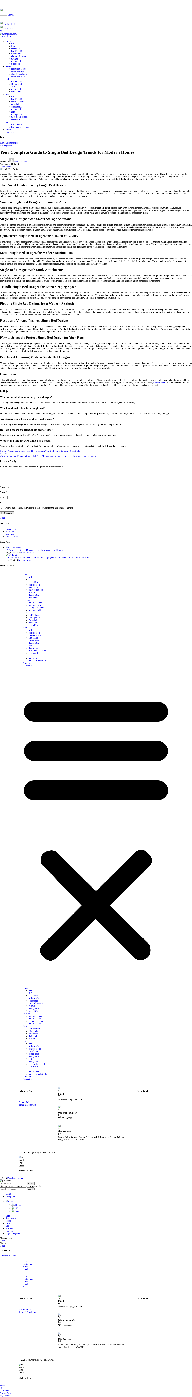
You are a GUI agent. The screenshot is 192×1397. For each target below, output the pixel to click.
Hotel (25, 1269)
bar (24, 655)
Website (3, 502)
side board (15, 119)
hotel (25, 628)
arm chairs (15, 104)
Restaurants (28, 1264)
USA (16, 1208)
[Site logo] (8, 34)
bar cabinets (16, 124)
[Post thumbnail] (13, 547)
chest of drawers (18, 56)
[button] (96, 827)
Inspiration (10, 534)
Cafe (25, 612)
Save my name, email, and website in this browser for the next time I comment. (38, 508)
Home (2, 143)
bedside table (17, 51)
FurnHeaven (159, 382)
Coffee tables (17, 81)
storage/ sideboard (19, 74)
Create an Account (8, 1255)
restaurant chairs (18, 69)
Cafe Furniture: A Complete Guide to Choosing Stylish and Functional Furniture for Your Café (47, 557)
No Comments (27, 552)
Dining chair (16, 84)
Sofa (13, 46)
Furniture (10, 531)
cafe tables (16, 91)
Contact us (27, 665)
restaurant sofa (17, 71)
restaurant (27, 600)
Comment (5, 487)
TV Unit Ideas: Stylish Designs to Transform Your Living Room (34, 550)
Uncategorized (11, 143)
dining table (16, 61)
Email (3, 497)
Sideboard (15, 64)
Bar (24, 1271)
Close (2, 518)
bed (12, 43)
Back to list (5, 453)
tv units (14, 59)
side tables (15, 48)
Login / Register (13, 1233)
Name (3, 492)
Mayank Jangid (21, 161)
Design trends (12, 529)
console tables (17, 101)
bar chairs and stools (20, 127)
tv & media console (19, 117)
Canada (17, 1205)
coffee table (16, 107)
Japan (16, 1211)
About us (27, 663)
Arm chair (15, 86)
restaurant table (18, 76)
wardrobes (16, 53)
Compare (10, 1231)
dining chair (16, 114)
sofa (13, 112)
